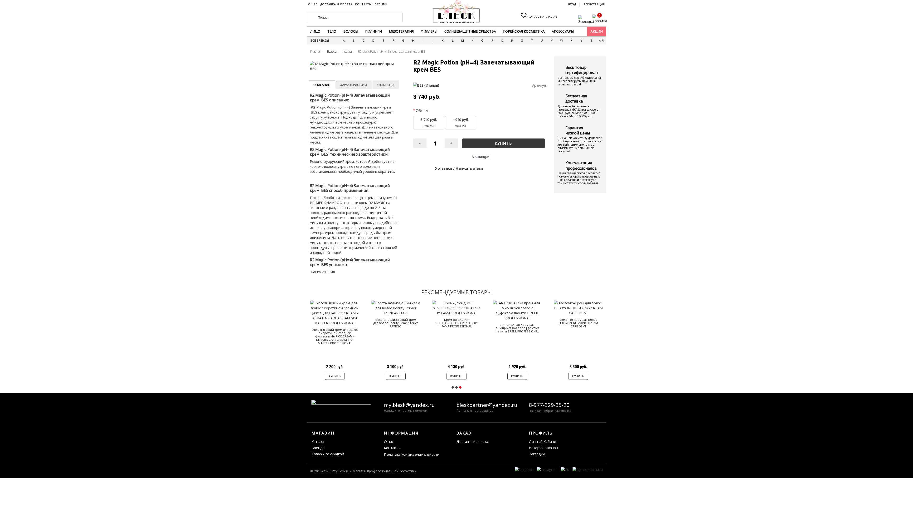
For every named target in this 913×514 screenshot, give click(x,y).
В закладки (480, 156)
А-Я (601, 40)
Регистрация (594, 4)
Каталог (318, 441)
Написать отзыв (469, 168)
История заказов (543, 447)
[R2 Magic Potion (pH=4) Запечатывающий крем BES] (355, 66)
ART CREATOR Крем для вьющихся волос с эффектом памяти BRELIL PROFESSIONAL (517, 328)
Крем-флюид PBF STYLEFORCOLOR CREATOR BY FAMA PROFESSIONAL (456, 323)
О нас (388, 441)
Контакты (392, 447)
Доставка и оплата (472, 441)
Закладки (537, 453)
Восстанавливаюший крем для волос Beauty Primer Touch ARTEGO (395, 323)
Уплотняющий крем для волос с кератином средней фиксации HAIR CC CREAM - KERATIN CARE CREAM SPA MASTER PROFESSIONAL (335, 336)
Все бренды (320, 40)
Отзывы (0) (385, 85)
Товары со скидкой (327, 453)
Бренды (318, 447)
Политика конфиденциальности (411, 454)
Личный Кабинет (543, 441)
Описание (321, 85)
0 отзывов (443, 168)
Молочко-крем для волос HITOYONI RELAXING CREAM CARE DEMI (578, 323)
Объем (422, 110)
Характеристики (353, 85)
